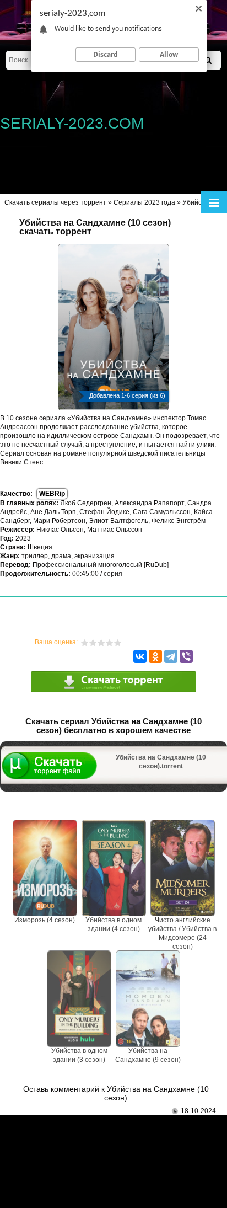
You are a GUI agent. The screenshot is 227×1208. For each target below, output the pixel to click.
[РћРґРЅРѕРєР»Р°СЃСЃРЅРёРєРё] (155, 656)
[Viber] (186, 656)
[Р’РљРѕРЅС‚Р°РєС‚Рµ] (140, 656)
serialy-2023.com (72, 123)
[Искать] (208, 60)
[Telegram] (170, 656)
